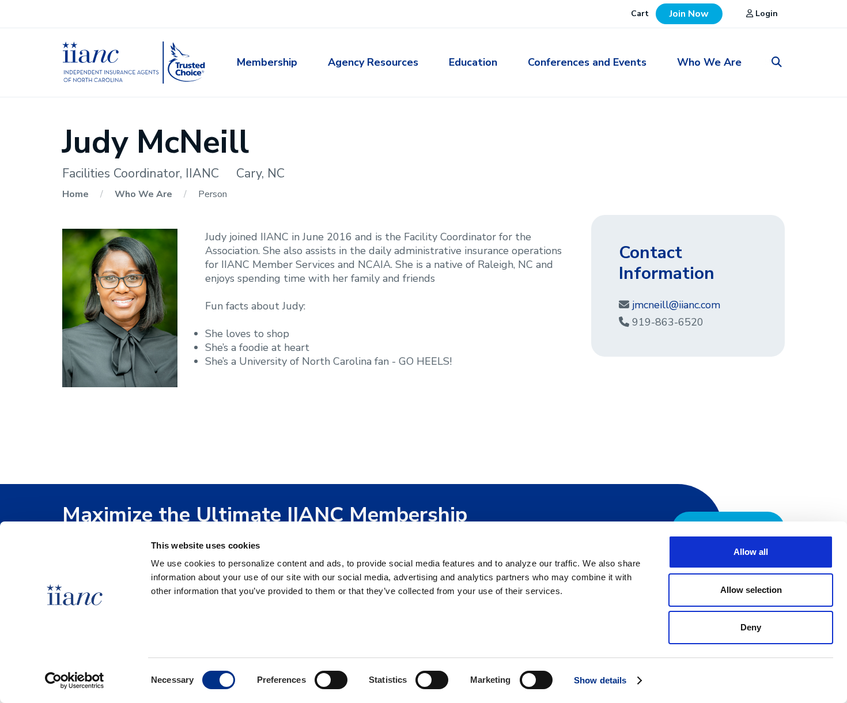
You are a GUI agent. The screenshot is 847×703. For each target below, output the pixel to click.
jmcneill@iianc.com (676, 305)
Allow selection (751, 590)
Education (473, 62)
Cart (640, 13)
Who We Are (709, 62)
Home (76, 194)
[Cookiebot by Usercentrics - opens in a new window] (74, 680)
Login (765, 13)
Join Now (689, 13)
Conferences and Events (587, 62)
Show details (600, 680)
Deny (750, 627)
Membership (267, 62)
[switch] (331, 679)
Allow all (750, 552)
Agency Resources (373, 62)
